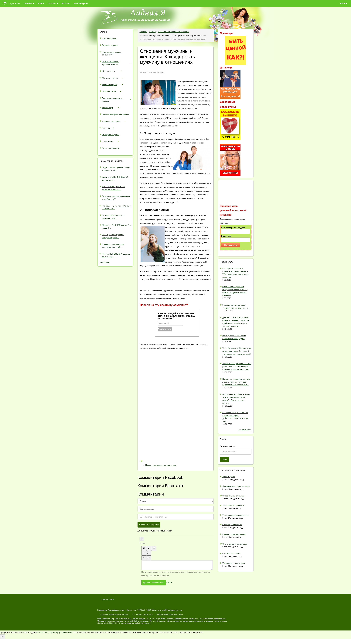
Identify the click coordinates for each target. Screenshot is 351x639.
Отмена (169, 582)
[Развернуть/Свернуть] (130, 63)
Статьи (152, 31)
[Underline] (153, 548)
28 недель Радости (110, 134)
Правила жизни (109, 91)
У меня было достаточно (233, 563)
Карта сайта (108, 599)
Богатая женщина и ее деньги (115, 114)
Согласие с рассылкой (142, 614)
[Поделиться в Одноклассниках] (160, 435)
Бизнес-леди (107, 108)
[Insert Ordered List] (148, 553)
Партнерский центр (110, 148)
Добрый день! (228, 476)
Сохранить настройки (149, 525)
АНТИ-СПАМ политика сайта (170, 614)
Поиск (224, 459)
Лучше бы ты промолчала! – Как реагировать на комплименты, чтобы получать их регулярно (236, 366)
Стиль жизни (107, 141)
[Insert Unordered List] (143, 553)
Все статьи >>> (244, 430)
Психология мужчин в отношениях (173, 31)
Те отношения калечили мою (235, 515)
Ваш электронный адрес (233, 228)
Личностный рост (109, 84)
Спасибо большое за (231, 553)
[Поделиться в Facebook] (160, 392)
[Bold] (143, 548)
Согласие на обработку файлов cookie (54, 632)
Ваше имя (226, 236)
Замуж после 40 (109, 38)
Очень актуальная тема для (234, 544)
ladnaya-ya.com (144, 623)
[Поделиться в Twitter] (160, 457)
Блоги (41, 3)
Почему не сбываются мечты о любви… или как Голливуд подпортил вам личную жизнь (236, 382)
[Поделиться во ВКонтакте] (160, 370)
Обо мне (28, 3)
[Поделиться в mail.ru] (160, 414)
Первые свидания (110, 45)
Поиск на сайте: (227, 446)
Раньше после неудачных (234, 534)
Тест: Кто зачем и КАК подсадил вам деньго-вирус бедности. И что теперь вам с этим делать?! (236, 351)
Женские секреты (110, 78)
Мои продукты (81, 3)
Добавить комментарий (153, 582)
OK (2, 637)
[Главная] (5, 3)
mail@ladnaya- (169, 610)
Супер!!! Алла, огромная (233, 496)
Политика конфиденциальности (114, 614)
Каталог (66, 3)
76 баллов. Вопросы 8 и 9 (234, 505)
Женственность (109, 71)
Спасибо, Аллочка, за (232, 525)
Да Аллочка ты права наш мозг (236, 486)
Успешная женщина (111, 121)
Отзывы (52, 3)
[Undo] (143, 558)
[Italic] (148, 548)
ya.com (179, 610)
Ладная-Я (14, 3)
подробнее (104, 262)
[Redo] (148, 558)
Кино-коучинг (108, 128)
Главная (143, 31)
